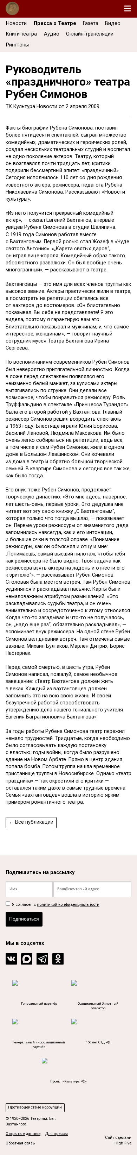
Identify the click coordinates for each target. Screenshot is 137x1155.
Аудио (51, 34)
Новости (16, 23)
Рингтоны (17, 45)
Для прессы (56, 1133)
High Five (123, 1143)
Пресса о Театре (55, 23)
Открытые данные (23, 1133)
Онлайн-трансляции (89, 34)
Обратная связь (20, 1143)
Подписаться (24, 919)
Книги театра (21, 34)
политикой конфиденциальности (68, 904)
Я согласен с (55, 904)
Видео (112, 23)
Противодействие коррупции (35, 1107)
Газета (90, 23)
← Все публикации (31, 822)
